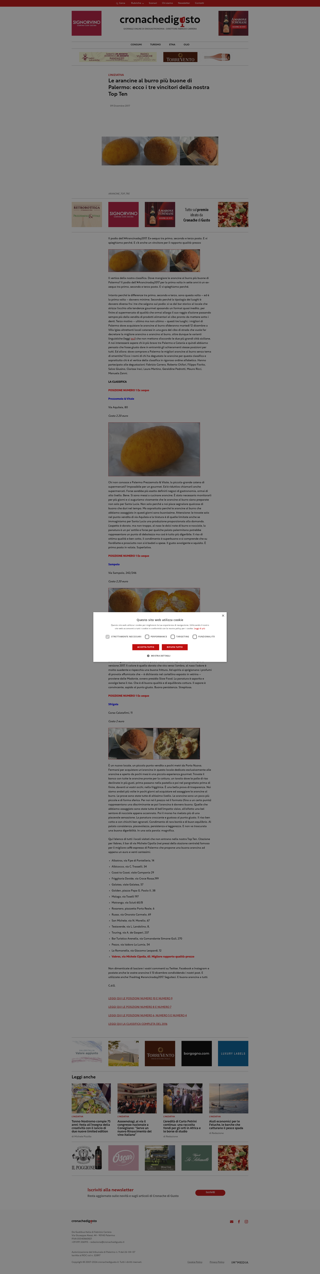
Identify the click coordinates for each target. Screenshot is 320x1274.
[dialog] (160, 637)
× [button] (223, 615)
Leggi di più (199, 629)
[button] (160, 656)
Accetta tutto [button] (145, 647)
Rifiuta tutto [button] (175, 647)
